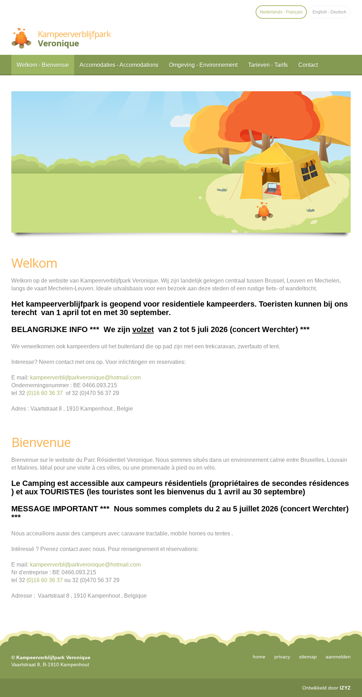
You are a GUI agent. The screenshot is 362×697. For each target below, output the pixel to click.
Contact (308, 65)
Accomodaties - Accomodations (119, 65)
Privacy (282, 657)
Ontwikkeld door (326, 688)
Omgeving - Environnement (203, 65)
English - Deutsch (329, 12)
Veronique (74, 38)
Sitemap (308, 657)
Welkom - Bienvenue (43, 65)
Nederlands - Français (281, 12)
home (259, 657)
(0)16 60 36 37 (45, 393)
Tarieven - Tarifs (268, 65)
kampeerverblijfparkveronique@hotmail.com (85, 377)
